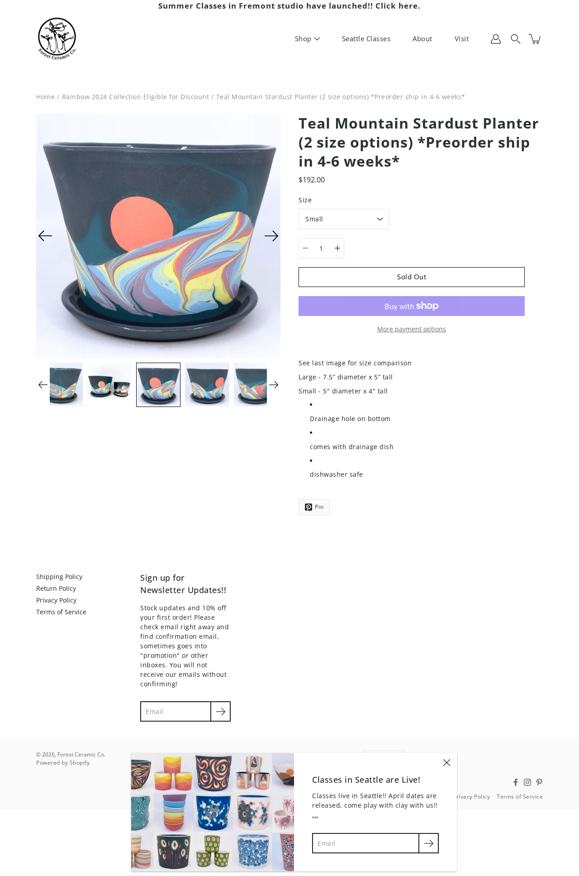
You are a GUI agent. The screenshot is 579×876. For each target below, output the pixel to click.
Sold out (411, 277)
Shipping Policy (59, 576)
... (315, 814)
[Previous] (45, 236)
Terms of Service (61, 612)
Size (305, 200)
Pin (319, 507)
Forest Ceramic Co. (81, 754)
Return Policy (56, 588)
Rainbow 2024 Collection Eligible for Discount (135, 96)
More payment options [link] (411, 329)
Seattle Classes (366, 38)
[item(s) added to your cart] (535, 39)
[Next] (271, 236)
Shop (303, 38)
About (422, 38)
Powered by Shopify (63, 762)
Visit (462, 38)
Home (45, 96)
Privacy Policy (56, 600)
